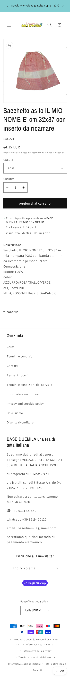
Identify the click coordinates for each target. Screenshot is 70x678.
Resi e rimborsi (17, 375)
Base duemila (27, 639)
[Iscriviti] (56, 568)
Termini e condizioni (21, 356)
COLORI (8, 160)
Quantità (8, 179)
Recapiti (37, 670)
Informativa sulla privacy (37, 650)
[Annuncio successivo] (63, 6)
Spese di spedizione (31, 152)
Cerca (11, 347)
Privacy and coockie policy (25, 403)
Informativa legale (55, 663)
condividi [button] (13, 312)
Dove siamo (15, 413)
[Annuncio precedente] (7, 6)
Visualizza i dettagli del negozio (28, 233)
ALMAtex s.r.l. (40, 474)
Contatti (12, 366)
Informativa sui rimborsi (24, 394)
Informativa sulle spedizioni (24, 663)
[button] (9, 25)
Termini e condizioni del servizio (29, 385)
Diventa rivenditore (20, 422)
